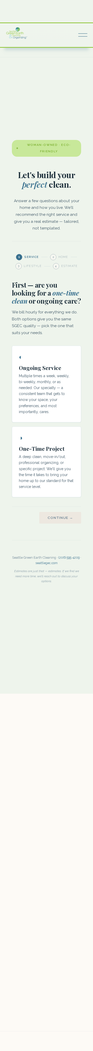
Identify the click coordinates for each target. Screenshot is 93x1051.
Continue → (60, 518)
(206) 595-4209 (69, 557)
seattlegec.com (46, 563)
